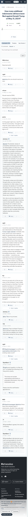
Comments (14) (6, 43)
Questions (4, 491)
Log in (22, 55)
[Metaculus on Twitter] (2, 477)
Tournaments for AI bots (6, 496)
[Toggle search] (21, 2)
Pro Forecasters (19, 496)
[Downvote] (6, 68)
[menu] (23, 68)
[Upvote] (3, 68)
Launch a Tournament (18, 491)
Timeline (14, 43)
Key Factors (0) (23, 43)
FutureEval (4, 498)
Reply (11, 68)
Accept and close (6, 514)
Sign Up (16, 1)
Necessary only (6, 511)
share (14, 36)
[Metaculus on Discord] (5, 477)
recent (11, 46)
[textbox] (13, 65)
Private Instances (19, 494)
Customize (16, 511)
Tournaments (4, 493)
